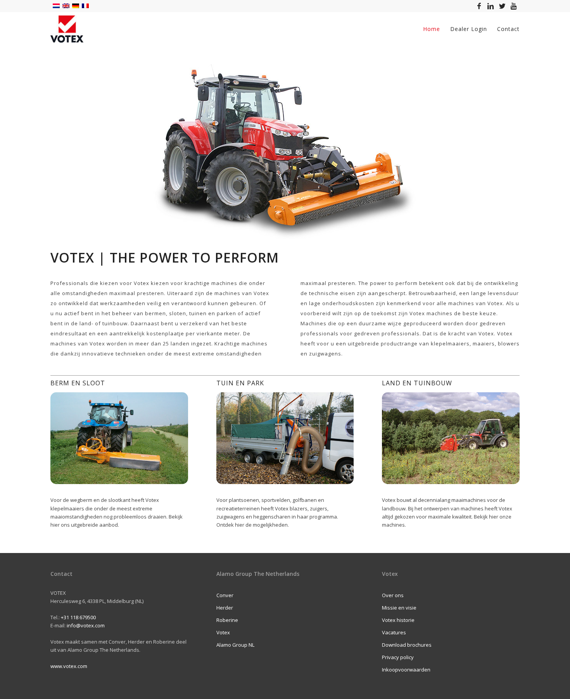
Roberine (227, 620)
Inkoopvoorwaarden (406, 669)
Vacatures (394, 632)
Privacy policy (398, 657)
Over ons (393, 595)
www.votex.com (68, 666)
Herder (224, 607)
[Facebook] (479, 6)
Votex (223, 632)
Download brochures (407, 644)
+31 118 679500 (78, 617)
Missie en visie (399, 607)
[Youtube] (514, 6)
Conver (224, 595)
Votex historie (398, 620)
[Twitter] (502, 6)
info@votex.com (86, 625)
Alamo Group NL (235, 644)
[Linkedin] (490, 6)
